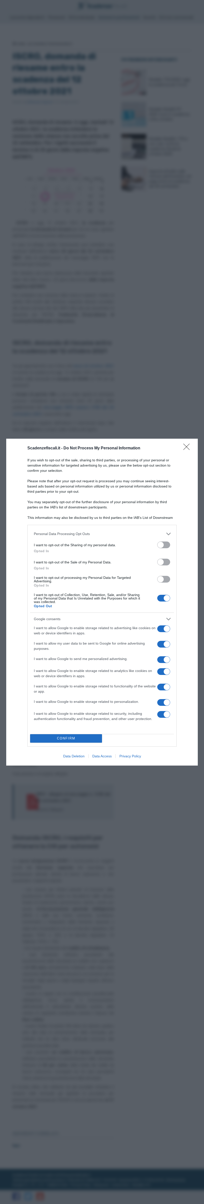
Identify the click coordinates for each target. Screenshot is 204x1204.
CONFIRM (66, 738)
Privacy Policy (130, 756)
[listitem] (102, 534)
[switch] (163, 545)
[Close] (188, 448)
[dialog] (102, 602)
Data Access (102, 756)
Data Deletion (74, 756)
